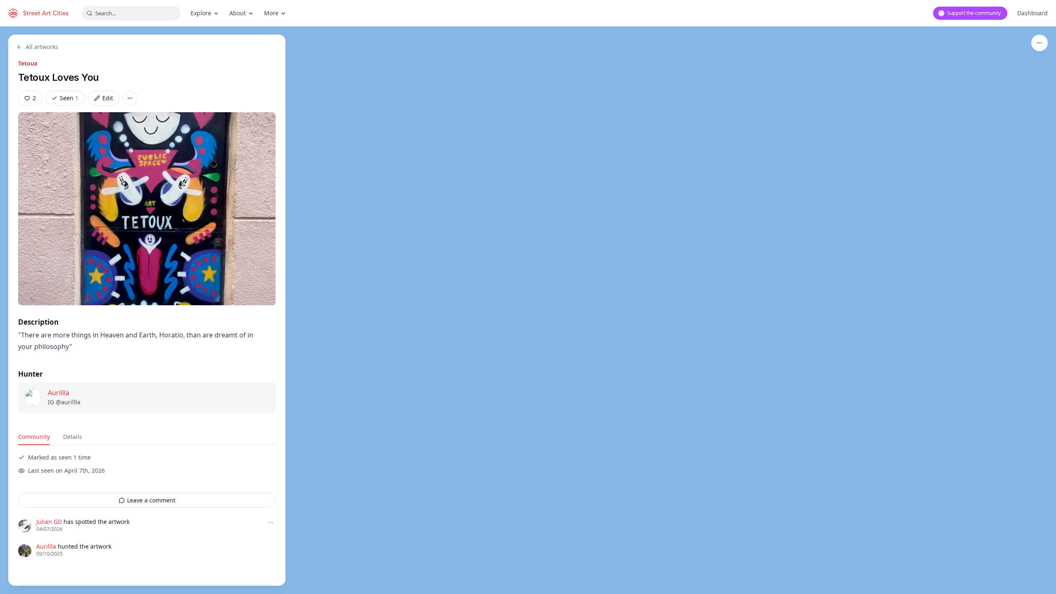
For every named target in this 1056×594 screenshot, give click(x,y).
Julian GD (49, 522)
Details (72, 437)
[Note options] (271, 523)
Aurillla (58, 392)
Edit (107, 98)
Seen (69, 98)
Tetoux (28, 63)
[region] (528, 310)
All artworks (42, 47)
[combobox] (131, 13)
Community (34, 437)
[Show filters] (1039, 43)
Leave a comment (151, 500)
